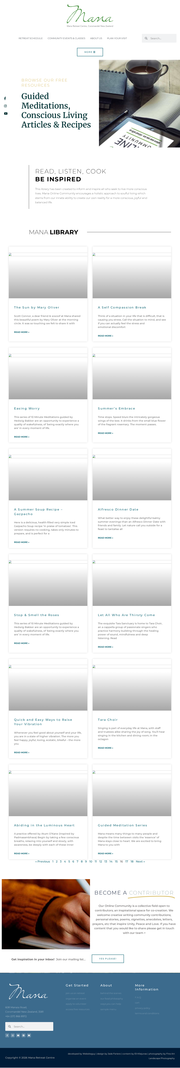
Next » (140, 861)
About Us (96, 38)
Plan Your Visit (117, 38)
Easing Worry (27, 408)
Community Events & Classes (66, 38)
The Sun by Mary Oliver (36, 307)
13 (105, 861)
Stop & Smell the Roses (36, 615)
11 (96, 861)
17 (126, 861)
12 (100, 861)
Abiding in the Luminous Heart (44, 825)
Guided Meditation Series (122, 825)
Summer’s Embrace (116, 408)
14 (111, 861)
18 (132, 861)
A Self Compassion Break (122, 307)
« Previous (42, 861)
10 (90, 861)
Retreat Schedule (31, 38)
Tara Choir (108, 719)
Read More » (21, 332)
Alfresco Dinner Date (118, 509)
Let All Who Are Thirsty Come (126, 615)
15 (116, 861)
